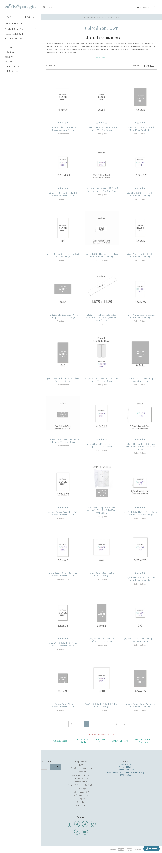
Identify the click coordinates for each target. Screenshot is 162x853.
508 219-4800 (125, 775)
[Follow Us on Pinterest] (85, 824)
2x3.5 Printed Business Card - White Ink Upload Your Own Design (63, 316)
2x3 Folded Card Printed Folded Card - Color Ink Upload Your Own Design (101, 189)
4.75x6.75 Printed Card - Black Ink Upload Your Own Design (62, 513)
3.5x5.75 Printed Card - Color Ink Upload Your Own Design (140, 316)
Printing (95, 17)
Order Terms (81, 781)
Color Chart (10, 52)
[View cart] (155, 7)
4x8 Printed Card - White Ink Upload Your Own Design (63, 379)
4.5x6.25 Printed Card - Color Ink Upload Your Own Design (101, 445)
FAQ (81, 765)
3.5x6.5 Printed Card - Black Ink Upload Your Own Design (140, 255)
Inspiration (81, 805)
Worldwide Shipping (81, 775)
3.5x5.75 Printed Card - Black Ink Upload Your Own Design (63, 644)
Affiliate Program (81, 788)
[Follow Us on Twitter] (77, 824)
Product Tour (10, 47)
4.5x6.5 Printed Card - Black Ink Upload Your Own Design (63, 128)
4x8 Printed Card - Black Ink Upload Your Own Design (63, 255)
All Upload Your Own (14, 38)
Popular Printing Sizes (14, 29)
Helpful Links (81, 761)
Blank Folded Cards (83, 740)
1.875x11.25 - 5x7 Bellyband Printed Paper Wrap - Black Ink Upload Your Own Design (101, 317)
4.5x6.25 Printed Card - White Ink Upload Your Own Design (140, 705)
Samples (8, 61)
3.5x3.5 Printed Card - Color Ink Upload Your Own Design (140, 194)
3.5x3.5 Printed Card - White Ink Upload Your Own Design (63, 705)
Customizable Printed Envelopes (143, 740)
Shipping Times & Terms (81, 768)
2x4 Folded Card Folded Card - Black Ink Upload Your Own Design (101, 255)
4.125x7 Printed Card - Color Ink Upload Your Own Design (63, 574)
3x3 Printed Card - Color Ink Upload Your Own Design (140, 639)
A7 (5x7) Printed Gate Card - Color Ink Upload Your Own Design (101, 379)
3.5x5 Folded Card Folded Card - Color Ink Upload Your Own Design (140, 513)
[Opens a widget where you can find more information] (151, 849)
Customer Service (12, 66)
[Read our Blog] (77, 832)
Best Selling (149, 66)
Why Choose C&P (81, 792)
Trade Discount (81, 771)
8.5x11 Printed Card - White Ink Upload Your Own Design (140, 379)
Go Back (10, 17)
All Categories (30, 17)
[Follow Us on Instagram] (93, 824)
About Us (9, 56)
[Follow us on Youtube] (85, 832)
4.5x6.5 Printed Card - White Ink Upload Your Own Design (140, 128)
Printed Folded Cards (14, 34)
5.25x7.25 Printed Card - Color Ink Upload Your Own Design (140, 578)
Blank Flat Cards (60, 741)
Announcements (81, 778)
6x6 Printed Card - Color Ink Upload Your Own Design (101, 574)
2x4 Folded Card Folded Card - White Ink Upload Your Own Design (63, 440)
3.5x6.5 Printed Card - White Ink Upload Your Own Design (101, 639)
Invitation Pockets (120, 741)
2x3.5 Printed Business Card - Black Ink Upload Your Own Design (101, 128)
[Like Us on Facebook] (69, 824)
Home (86, 17)
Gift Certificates (11, 71)
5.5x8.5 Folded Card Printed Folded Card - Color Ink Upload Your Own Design (140, 446)
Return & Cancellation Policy (81, 785)
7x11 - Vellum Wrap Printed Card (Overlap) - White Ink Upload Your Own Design (101, 510)
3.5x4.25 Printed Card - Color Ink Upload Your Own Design (63, 194)
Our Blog (81, 802)
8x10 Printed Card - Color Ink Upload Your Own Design (101, 705)
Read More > (101, 57)
